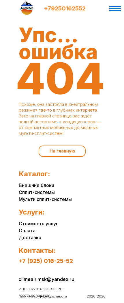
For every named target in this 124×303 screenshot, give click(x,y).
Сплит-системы (37, 192)
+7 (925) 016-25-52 (45, 260)
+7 (47, 8)
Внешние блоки (36, 185)
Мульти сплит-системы (45, 199)
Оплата (27, 230)
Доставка (30, 237)
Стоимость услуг (38, 223)
